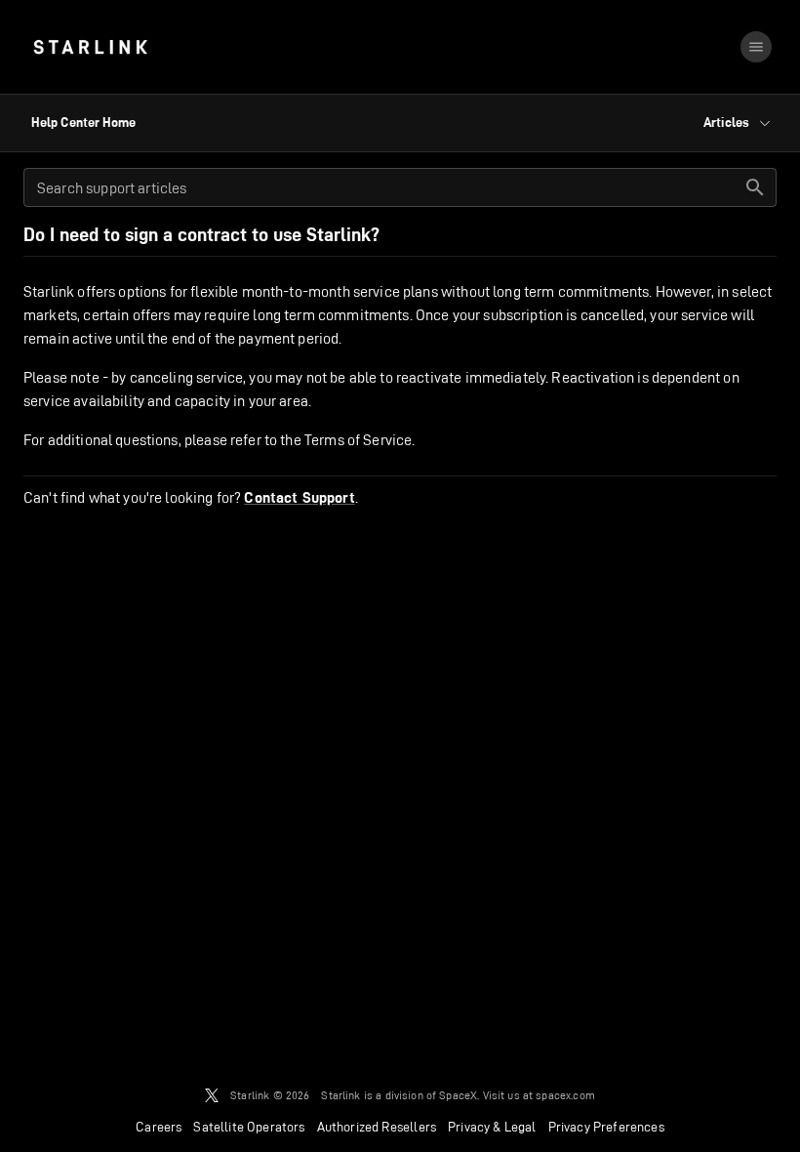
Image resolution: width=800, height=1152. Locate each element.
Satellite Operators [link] (248, 1126)
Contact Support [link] (299, 498)
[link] (90, 47)
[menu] (756, 46)
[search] (755, 187)
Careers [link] (158, 1126)
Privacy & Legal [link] (492, 1126)
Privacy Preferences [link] (606, 1126)
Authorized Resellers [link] (376, 1126)
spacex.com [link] (565, 1095)
